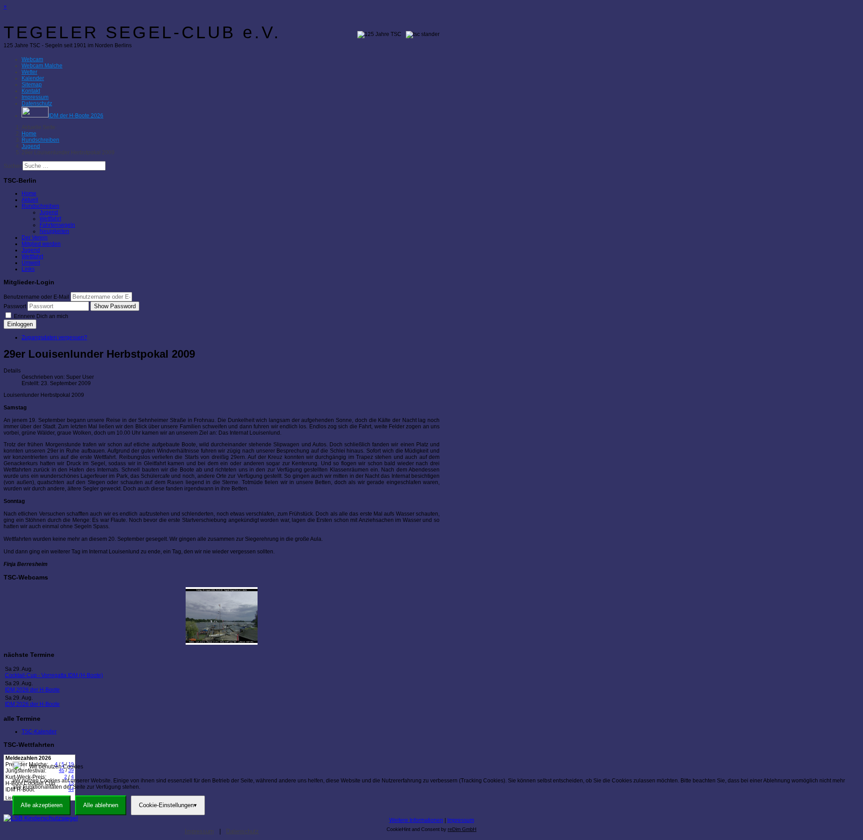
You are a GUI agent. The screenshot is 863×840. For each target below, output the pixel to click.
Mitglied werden (41, 244)
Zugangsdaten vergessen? (54, 337)
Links (28, 269)
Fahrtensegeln (57, 225)
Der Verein (35, 237)
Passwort (15, 306)
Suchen (13, 166)
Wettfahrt (50, 219)
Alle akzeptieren (41, 805)
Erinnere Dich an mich (40, 316)
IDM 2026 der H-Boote (32, 690)
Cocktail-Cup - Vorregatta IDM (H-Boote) (54, 675)
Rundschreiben (40, 206)
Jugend (49, 212)
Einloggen (20, 324)
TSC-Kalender (39, 731)
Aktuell (30, 200)
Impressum (460, 820)
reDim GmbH (462, 829)
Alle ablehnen (100, 805)
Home (29, 193)
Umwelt (31, 263)
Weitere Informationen (416, 820)
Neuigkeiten (54, 231)
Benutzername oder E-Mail (36, 297)
